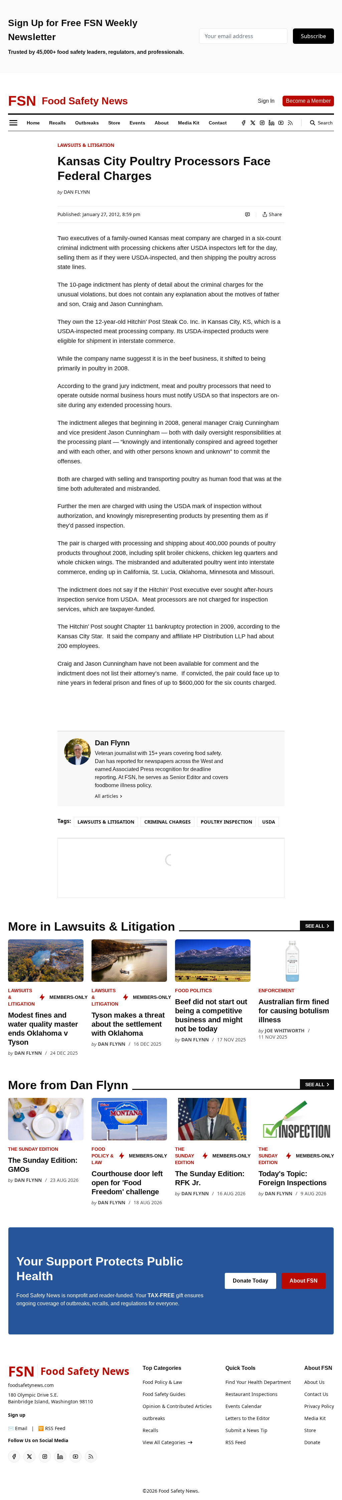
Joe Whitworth (285, 1030)
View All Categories (164, 1442)
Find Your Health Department (258, 1382)
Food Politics (193, 990)
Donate (312, 1442)
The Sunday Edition (33, 1149)
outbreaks (154, 1418)
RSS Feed (235, 1442)
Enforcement (277, 990)
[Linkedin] (272, 123)
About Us (314, 1382)
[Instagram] (262, 123)
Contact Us (316, 1394)
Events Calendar (243, 1406)
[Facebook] (243, 123)
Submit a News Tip (246, 1430)
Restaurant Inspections (251, 1394)
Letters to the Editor (247, 1418)
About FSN (304, 1281)
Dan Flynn (77, 192)
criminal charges (167, 822)
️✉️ (17, 1428)
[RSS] (290, 123)
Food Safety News (178, 1491)
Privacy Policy (319, 1406)
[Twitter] (253, 123)
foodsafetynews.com (31, 1385)
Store (310, 1430)
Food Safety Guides (164, 1394)
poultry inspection (226, 822)
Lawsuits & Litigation (85, 145)
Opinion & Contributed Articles (177, 1406)
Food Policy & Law (103, 1155)
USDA (268, 822)
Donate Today (250, 1281)
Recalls (150, 1430)
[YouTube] (281, 123)
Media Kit (315, 1418)
